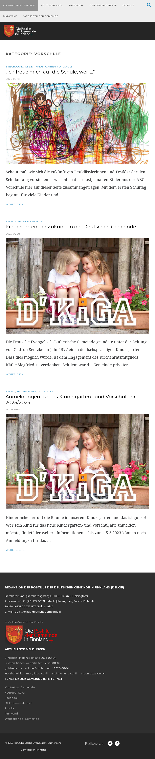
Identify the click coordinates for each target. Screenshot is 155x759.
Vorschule (64, 66)
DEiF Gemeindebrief (102, 5)
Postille (128, 5)
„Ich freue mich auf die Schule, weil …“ (50, 72)
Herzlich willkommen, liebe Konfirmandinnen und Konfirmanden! (47, 673)
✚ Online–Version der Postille (24, 622)
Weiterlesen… (15, 204)
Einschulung (15, 66)
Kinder (30, 66)
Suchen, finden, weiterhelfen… (24, 663)
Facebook (76, 5)
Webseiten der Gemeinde (40, 16)
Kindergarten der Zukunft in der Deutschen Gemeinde (70, 227)
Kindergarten (46, 66)
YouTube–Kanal (52, 5)
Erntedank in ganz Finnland (22, 657)
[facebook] (117, 743)
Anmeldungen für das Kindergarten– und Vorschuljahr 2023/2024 (70, 399)
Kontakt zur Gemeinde (19, 5)
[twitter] (110, 743)
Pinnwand (10, 16)
